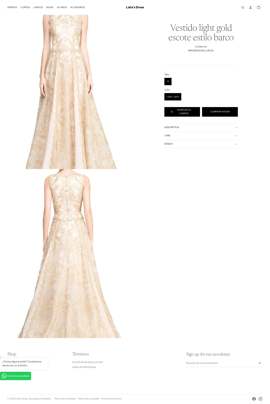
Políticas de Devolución (87, 362)
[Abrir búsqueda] (243, 7)
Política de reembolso (65, 398)
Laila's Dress (22, 398)
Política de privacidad (88, 398)
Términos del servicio (111, 398)
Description (171, 127)
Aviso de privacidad (84, 367)
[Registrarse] (259, 363)
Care (167, 135)
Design (168, 144)
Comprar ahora (220, 111)
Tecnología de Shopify (40, 398)
